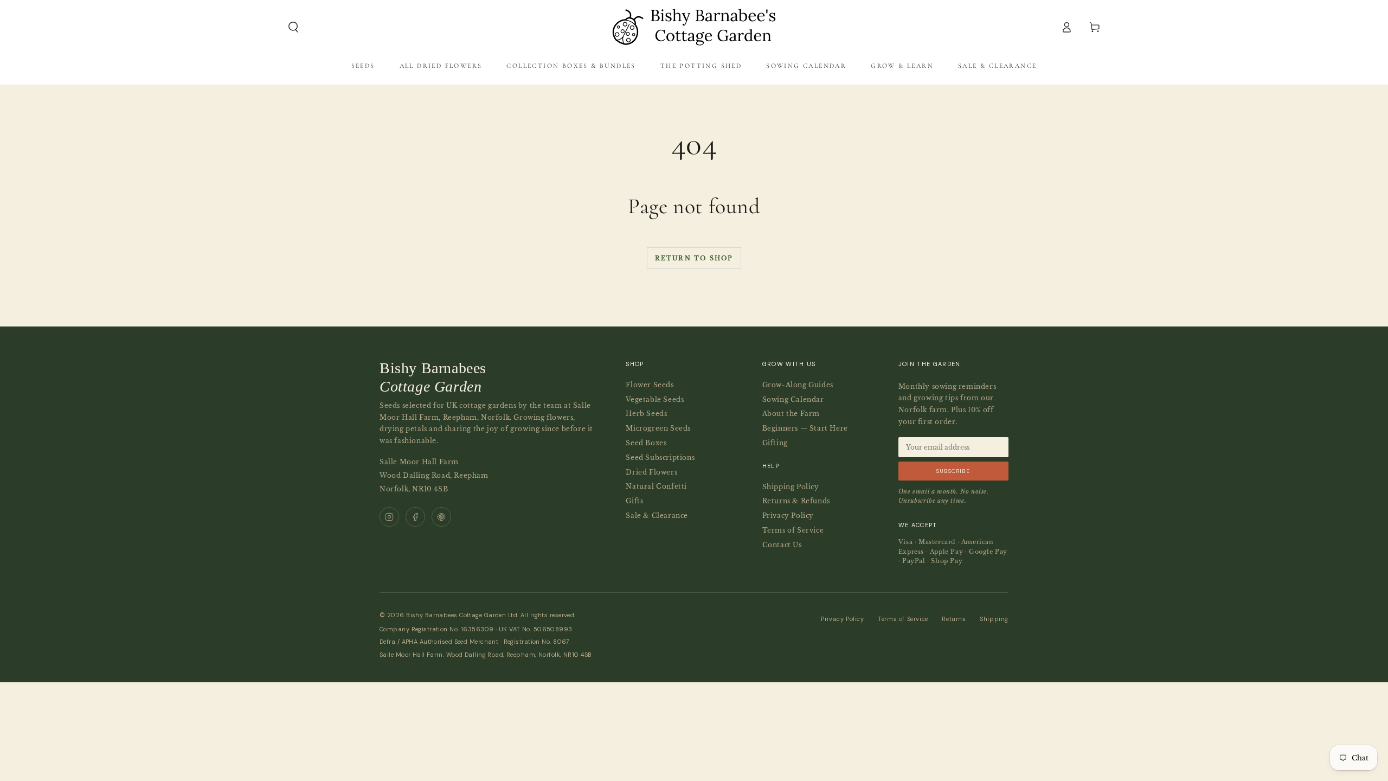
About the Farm (791, 413)
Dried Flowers (651, 472)
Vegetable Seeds (655, 399)
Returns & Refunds (796, 501)
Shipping (994, 619)
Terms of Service (793, 530)
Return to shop (694, 258)
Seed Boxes (646, 443)
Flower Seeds (649, 385)
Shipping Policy (790, 487)
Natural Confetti (656, 486)
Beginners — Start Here (805, 428)
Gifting (775, 443)
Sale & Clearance (657, 515)
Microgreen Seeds (658, 428)
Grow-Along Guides (797, 385)
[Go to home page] (694, 27)
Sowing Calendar (793, 399)
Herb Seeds (646, 413)
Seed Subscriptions (660, 457)
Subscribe (953, 471)
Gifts (634, 501)
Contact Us (782, 545)
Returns (954, 619)
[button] (293, 27)
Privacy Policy (788, 515)
